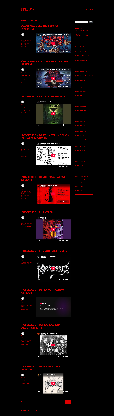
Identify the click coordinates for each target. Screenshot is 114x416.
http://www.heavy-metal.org (80, 142)
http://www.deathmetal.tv (80, 114)
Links (91, 9)
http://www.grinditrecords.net (80, 80)
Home (87, 9)
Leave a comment (24, 46)
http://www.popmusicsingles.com (81, 179)
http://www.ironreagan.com (80, 172)
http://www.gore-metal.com (80, 84)
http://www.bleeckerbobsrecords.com (82, 55)
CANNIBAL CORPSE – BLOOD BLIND (82, 35)
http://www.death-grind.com (80, 95)
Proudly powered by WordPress (34, 410)
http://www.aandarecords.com (81, 49)
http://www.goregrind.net (80, 161)
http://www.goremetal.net (80, 165)
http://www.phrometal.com (80, 186)
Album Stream (24, 43)
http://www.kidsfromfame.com (81, 64)
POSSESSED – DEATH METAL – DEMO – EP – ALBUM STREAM (45, 137)
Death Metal (23, 37)
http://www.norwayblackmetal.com (81, 176)
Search (76, 20)
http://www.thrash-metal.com (81, 146)
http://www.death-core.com (80, 91)
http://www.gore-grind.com (80, 99)
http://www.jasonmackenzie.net (81, 60)
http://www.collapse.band (80, 57)
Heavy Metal (29, 76)
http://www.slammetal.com (80, 125)
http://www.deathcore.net (80, 157)
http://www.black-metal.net (80, 135)
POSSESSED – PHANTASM (37, 212)
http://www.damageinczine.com (81, 169)
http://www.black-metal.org (80, 139)
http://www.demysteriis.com (80, 131)
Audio (22, 40)
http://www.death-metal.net (80, 106)
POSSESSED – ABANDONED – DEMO (43, 96)
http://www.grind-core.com (80, 87)
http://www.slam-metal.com (80, 102)
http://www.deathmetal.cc (80, 121)
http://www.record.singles (80, 127)
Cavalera (23, 44)
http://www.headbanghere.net (80, 182)
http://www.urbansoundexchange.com (82, 51)
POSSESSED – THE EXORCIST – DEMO (44, 250)
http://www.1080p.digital (79, 46)
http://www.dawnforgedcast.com (81, 67)
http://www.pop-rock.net (80, 190)
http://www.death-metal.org (80, 110)
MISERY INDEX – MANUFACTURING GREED (84, 31)
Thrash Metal (26, 41)
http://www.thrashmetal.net (80, 150)
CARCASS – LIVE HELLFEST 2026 (82, 30)
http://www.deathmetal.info (80, 117)
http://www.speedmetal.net (80, 154)
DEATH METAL (27, 9)
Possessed (26, 110)
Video (30, 41)
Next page (69, 403)
